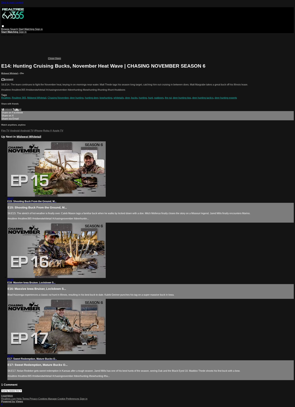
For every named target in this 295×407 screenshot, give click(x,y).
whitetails (119, 97)
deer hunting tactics (202, 97)
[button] (3, 26)
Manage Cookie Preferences (64, 398)
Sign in (39, 29)
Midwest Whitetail (10, 73)
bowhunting (106, 97)
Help (19, 398)
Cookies (43, 398)
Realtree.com (8, 398)
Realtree (6, 97)
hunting (143, 97)
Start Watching (27, 29)
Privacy (34, 398)
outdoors (159, 97)
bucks (134, 97)
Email (18, 109)
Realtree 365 (19, 97)
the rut (168, 97)
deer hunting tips (182, 97)
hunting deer (91, 97)
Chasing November (58, 97)
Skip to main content (12, 2)
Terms (26, 398)
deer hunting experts (226, 97)
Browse (5, 29)
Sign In (23, 32)
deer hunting (77, 97)
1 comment (7, 79)
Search (14, 29)
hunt (150, 97)
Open (58, 58)
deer (127, 97)
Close (51, 58)
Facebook (7, 109)
